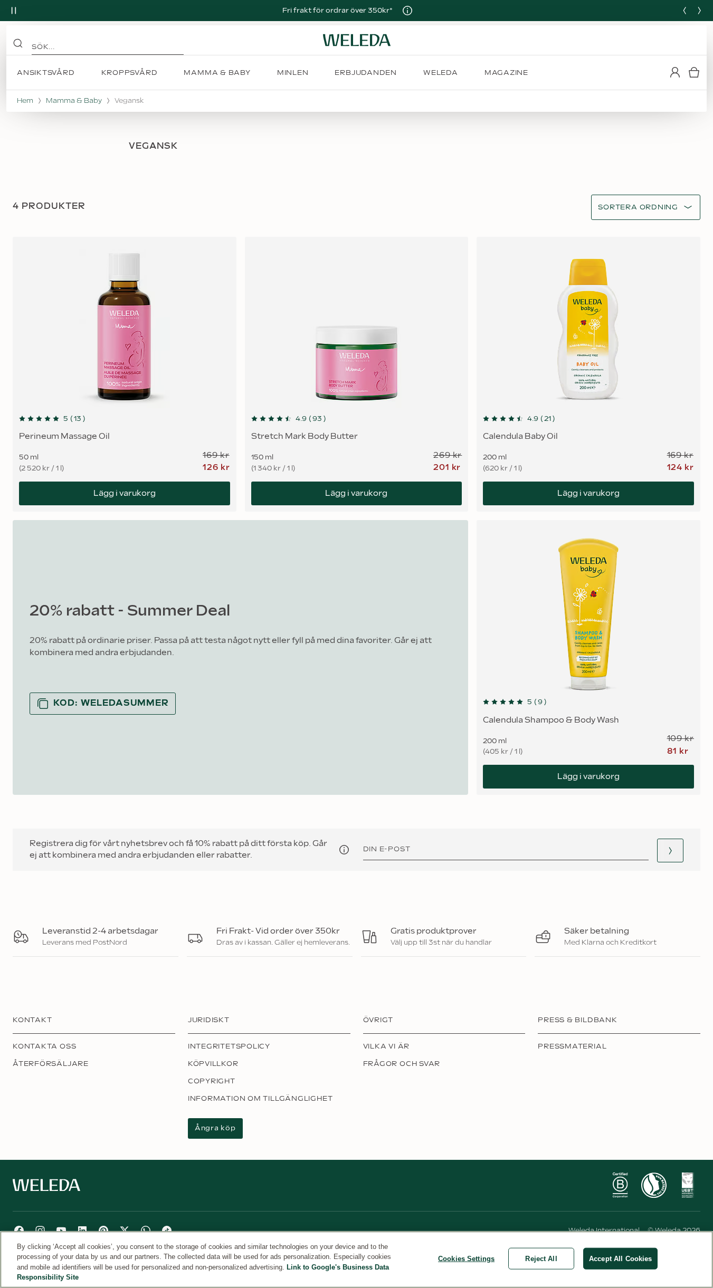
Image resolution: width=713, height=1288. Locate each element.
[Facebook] (19, 1230)
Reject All (541, 1259)
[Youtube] (61, 1230)
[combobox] (638, 207)
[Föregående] (684, 10)
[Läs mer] (620, 1185)
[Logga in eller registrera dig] (675, 72)
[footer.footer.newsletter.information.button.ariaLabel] (344, 849)
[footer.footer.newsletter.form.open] (670, 850)
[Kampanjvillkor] (407, 10)
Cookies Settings (466, 1259)
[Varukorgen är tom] (694, 72)
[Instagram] (40, 1230)
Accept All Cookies (620, 1259)
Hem (25, 101)
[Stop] (13, 10)
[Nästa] (699, 10)
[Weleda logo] (357, 40)
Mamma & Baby (74, 101)
